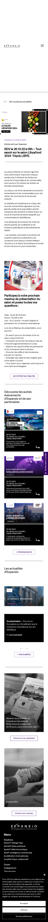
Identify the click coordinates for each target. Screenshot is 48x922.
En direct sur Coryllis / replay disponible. (16, 438)
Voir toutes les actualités (20, 102)
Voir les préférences (24, 916)
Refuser (24, 910)
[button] (44, 875)
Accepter (24, 903)
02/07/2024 (11, 481)
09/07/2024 (11, 435)
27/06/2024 (11, 529)
